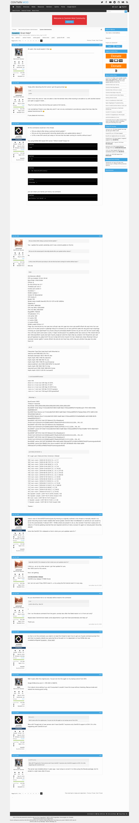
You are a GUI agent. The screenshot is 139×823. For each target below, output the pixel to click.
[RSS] (127, 2)
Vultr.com (108, 150)
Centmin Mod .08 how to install (114, 90)
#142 (100, 82)
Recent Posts (35, 10)
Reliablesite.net (109, 162)
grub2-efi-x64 (60, 37)
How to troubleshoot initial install (114, 100)
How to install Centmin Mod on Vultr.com (116, 105)
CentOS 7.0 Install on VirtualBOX (114, 112)
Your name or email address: (113, 32)
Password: (108, 38)
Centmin (19, 2)
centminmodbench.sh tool (112, 117)
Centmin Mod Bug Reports (112, 87)
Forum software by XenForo (24, 820)
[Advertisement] (40, 64)
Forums (18, 7)
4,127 (15, 101)
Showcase (26, 7)
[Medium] (123, 2)
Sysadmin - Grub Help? (48, 640)
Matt (18, 57)
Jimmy (38, 35)
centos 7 (18, 37)
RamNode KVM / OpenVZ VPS (113, 142)
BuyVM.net (108, 136)
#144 (100, 236)
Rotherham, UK (20, 67)
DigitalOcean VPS (110, 138)
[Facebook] (106, 2)
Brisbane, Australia (19, 147)
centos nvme (45, 37)
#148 (100, 632)
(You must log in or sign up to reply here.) (75, 793)
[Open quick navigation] (13, 7)
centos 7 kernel (27, 37)
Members (49, 7)
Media (33, 7)
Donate (116, 56)
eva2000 (19, 136)
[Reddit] (114, 2)
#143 (100, 123)
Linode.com (109, 154)
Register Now (69, 21)
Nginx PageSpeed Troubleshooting (114, 103)
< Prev (19, 40)
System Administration (24, 35)
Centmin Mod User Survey (112, 84)
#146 (100, 557)
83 (22, 101)
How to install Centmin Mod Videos (115, 95)
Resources (41, 7)
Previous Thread (91, 40)
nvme (68, 37)
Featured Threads (26, 10)
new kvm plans (121, 136)
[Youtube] (110, 2)
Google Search (71, 7)
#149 (100, 674)
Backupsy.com (109, 146)
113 (23, 144)
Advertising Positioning (39, 818)
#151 (100, 755)
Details (71, 817)
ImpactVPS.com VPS (111, 133)
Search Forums (16, 10)
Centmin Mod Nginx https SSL (113, 92)
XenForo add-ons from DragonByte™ (37, 817)
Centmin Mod (109, 78)
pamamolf (19, 95)
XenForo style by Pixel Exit (46, 820)
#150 (100, 712)
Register (118, 46)
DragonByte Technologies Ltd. (61, 817)
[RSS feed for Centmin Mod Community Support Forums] (127, 814)
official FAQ (117, 82)
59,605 (15, 144)
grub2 (53, 37)
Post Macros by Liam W (65, 820)
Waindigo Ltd (53, 821)
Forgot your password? (111, 42)
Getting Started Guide (111, 97)
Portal (63, 7)
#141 (100, 45)
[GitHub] (119, 2)
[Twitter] (102, 2)
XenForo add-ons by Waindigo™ (38, 821)
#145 (100, 514)
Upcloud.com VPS (110, 129)
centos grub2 (36, 37)
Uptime (56, 7)
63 (22, 63)
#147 (100, 593)
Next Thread (99, 40)
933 (15, 63)
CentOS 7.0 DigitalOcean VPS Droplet (115, 114)
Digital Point (50, 818)
